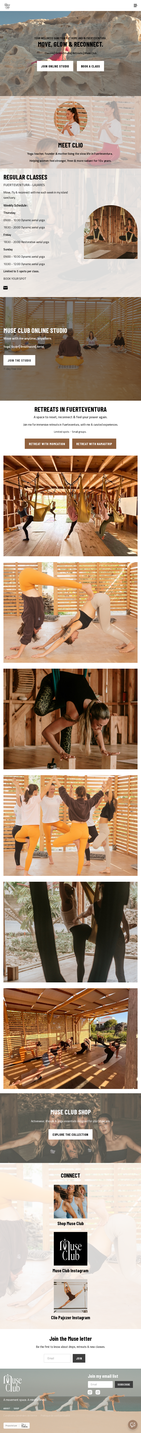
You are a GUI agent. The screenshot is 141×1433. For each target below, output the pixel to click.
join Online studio (55, 66)
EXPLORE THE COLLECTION (70, 1134)
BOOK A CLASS (90, 66)
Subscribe (124, 1384)
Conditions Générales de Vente (20, 1416)
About (6, 1408)
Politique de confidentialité (55, 1416)
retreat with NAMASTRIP (94, 444)
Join (79, 1358)
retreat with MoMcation (47, 444)
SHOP (16, 1408)
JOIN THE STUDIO (19, 360)
